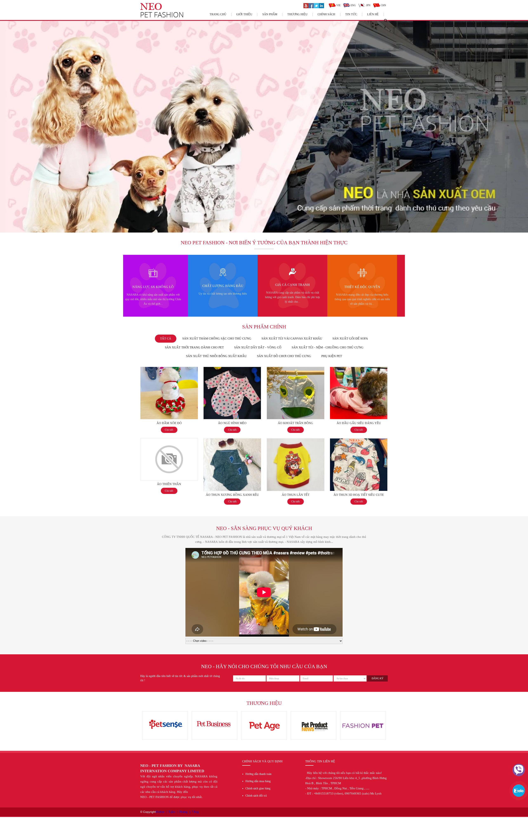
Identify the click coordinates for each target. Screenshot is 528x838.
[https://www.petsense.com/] (363, 713)
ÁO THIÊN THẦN (169, 484)
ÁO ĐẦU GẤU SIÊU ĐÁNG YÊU (359, 423)
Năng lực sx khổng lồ (360, 287)
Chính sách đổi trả (256, 795)
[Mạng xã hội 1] (306, 5)
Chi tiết (169, 429)
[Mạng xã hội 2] (311, 5)
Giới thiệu (244, 14)
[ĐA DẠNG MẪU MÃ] (290, 270)
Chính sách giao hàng (257, 788)
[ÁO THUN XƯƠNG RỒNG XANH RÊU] (232, 440)
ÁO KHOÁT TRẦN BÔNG (295, 423)
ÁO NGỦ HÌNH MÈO (232, 423)
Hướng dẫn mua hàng (258, 781)
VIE (338, 5)
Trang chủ (218, 14)
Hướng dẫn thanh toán (258, 774)
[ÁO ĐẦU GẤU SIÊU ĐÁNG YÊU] (358, 369)
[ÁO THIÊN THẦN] (169, 440)
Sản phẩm (269, 14)
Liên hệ (373, 14)
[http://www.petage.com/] (165, 713)
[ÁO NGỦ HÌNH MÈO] (232, 369)
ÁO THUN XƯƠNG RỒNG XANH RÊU (232, 494)
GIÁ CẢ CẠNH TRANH (151, 285)
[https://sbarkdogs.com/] (214, 713)
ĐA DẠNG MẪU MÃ (291, 286)
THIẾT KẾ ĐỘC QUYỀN (221, 287)
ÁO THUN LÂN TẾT (295, 494)
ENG (353, 5)
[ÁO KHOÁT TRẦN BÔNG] (295, 369)
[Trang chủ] (161, 5)
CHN (383, 5)
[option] (151, 286)
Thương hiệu (297, 14)
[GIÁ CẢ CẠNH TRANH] (151, 270)
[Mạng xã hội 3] (316, 5)
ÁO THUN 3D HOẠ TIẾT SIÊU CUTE (359, 494)
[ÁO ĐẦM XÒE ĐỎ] (169, 369)
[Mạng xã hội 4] (321, 5)
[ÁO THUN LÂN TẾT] (295, 440)
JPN (367, 5)
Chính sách (326, 14)
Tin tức (351, 14)
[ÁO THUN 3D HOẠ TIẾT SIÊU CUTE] (358, 440)
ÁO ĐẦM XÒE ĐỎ (169, 423)
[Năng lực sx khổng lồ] (360, 270)
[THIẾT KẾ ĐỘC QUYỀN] (221, 270)
